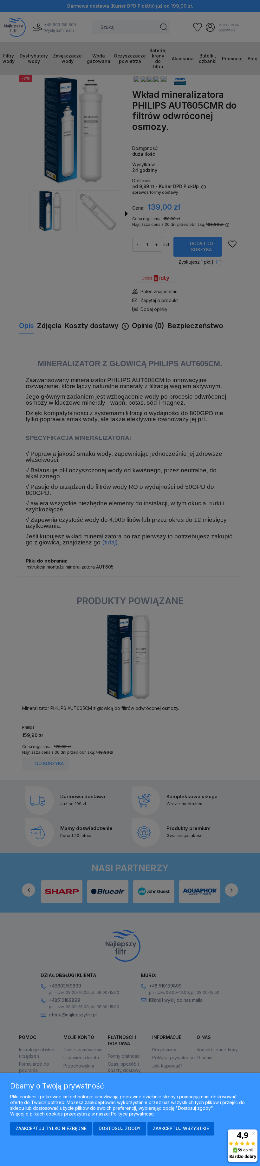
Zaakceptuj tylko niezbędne (51, 1128)
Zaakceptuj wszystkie (181, 1128)
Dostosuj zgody (120, 1128)
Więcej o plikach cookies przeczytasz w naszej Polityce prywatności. (82, 1113)
